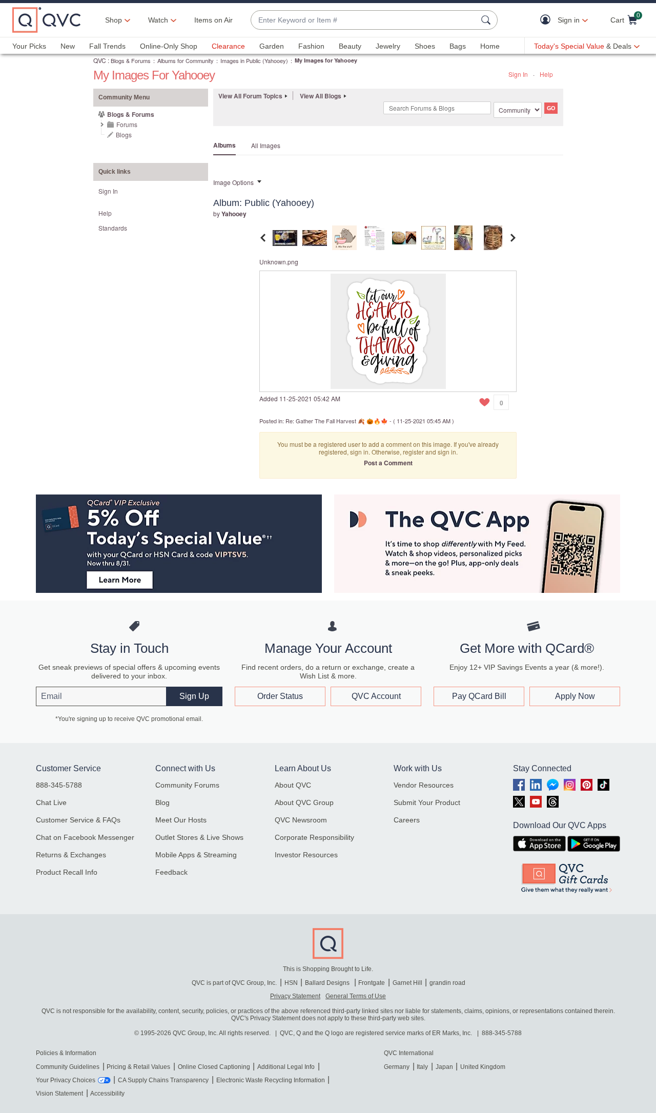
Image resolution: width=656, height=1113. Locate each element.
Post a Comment (388, 462)
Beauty (350, 46)
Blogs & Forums (131, 60)
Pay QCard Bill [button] (479, 696)
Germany (396, 1066)
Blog (162, 802)
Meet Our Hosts (181, 820)
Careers (407, 820)
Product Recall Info (66, 872)
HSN (291, 982)
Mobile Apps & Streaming (196, 855)
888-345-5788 (59, 785)
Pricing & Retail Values (138, 1066)
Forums (126, 124)
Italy (422, 1066)
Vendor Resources (424, 785)
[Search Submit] (487, 20)
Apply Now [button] (575, 696)
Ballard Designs (328, 982)
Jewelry (388, 46)
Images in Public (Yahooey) (254, 60)
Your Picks (29, 46)
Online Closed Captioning (214, 1066)
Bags (457, 46)
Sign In (518, 74)
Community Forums (187, 785)
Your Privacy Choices (65, 1080)
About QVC (293, 785)
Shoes (425, 46)
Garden (271, 46)
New (67, 46)
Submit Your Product (427, 802)
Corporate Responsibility (314, 837)
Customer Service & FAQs (78, 820)
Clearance (228, 46)
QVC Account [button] (376, 696)
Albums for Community (185, 60)
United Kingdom (482, 1066)
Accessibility (107, 1093)
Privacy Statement (295, 996)
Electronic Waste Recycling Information (270, 1080)
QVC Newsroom (301, 820)
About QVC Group (304, 802)
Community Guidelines (67, 1066)
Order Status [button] (280, 696)
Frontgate (371, 982)
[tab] (285, 236)
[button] (547, 20)
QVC (99, 60)
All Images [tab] (265, 145)
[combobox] (364, 20)
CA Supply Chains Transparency (163, 1080)
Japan (444, 1066)
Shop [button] (113, 20)
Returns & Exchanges (71, 855)
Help (546, 74)
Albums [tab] (224, 145)
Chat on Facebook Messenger (85, 837)
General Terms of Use (355, 996)
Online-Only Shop (168, 46)
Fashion (311, 46)
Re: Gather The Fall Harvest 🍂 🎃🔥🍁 (336, 421)
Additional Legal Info (286, 1066)
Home (490, 46)
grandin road (447, 982)
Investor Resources (306, 855)
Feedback (171, 872)
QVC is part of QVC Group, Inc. (234, 982)
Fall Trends (107, 46)
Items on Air (213, 20)
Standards (112, 227)
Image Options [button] (233, 182)
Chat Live (51, 802)
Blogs (124, 134)
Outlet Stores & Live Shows (199, 837)
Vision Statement (59, 1093)
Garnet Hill (407, 982)
